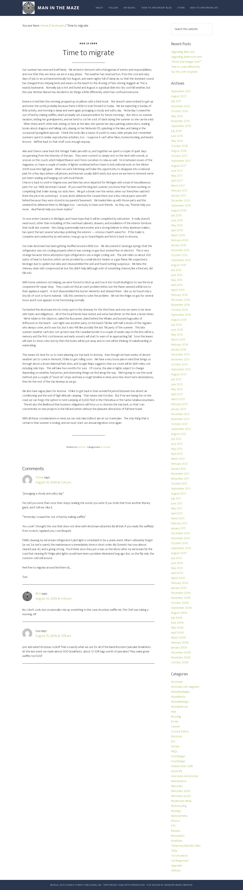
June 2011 (176, 503)
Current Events (180, 731)
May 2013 (176, 389)
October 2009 (179, 602)
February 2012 (179, 463)
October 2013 (179, 364)
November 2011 (180, 478)
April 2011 (176, 513)
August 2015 (178, 265)
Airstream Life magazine (185, 686)
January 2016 (178, 245)
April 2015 (177, 285)
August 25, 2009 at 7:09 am (53, 636)
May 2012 (176, 448)
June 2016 (177, 220)
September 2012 (181, 429)
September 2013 (181, 369)
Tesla (174, 850)
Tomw (39, 477)
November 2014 (180, 304)
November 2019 (180, 121)
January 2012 (178, 468)
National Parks (179, 816)
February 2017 (179, 190)
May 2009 (177, 627)
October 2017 (179, 155)
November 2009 (180, 597)
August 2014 (178, 319)
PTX (173, 825)
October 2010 (179, 543)
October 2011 (179, 483)
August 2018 (178, 150)
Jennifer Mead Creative (178, 885)
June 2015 (176, 275)
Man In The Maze (52, 8)
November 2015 (180, 250)
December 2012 (180, 414)
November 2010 (180, 538)
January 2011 (178, 528)
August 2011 (178, 493)
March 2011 (177, 518)
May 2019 (177, 141)
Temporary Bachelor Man (186, 845)
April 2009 (177, 632)
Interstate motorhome (184, 776)
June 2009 (177, 622)
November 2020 (180, 106)
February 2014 (179, 344)
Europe (175, 746)
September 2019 (181, 126)
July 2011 (176, 498)
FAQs (174, 751)
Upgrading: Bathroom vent (186, 56)
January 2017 (178, 195)
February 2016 (179, 240)
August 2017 (178, 165)
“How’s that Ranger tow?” (186, 61)
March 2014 (178, 339)
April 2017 (177, 180)
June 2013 (176, 384)
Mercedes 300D (180, 791)
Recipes (175, 830)
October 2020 (179, 111)
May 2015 (176, 280)
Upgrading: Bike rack (183, 51)
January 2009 (179, 647)
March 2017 (178, 185)
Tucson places (179, 855)
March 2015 (178, 290)
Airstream (106, 447)
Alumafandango (180, 691)
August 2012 (178, 434)
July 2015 (176, 270)
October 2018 (179, 146)
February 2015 (179, 295)
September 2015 (181, 260)
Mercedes (177, 786)
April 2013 (177, 394)
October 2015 (179, 255)
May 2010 (177, 568)
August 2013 (178, 374)
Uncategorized (179, 860)
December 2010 (180, 533)
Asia (173, 711)
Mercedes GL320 (181, 796)
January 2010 (178, 588)
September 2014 (181, 314)
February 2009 (180, 642)
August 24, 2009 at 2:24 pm (53, 482)
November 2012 (180, 419)
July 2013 (176, 379)
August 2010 (179, 553)
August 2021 (178, 96)
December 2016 (180, 200)
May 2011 (176, 508)
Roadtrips (176, 840)
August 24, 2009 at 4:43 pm (53, 598)
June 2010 (177, 563)
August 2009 (179, 612)
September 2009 (181, 607)
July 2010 (176, 558)
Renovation (177, 835)
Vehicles (176, 870)
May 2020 (177, 116)
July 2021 (176, 101)
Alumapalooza (179, 706)
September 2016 (181, 205)
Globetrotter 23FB (182, 766)
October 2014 (179, 309)
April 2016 (177, 230)
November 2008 (180, 657)
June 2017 (177, 170)
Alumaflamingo (180, 701)
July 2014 (176, 324)
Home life (176, 771)
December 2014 (180, 299)
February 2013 (179, 404)
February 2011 (179, 523)
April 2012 (177, 453)
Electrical (176, 736)
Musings (176, 811)
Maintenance (178, 781)
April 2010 (177, 573)
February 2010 (179, 583)
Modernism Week (181, 801)
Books (175, 721)
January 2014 (178, 349)
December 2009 (181, 593)
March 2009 (178, 637)
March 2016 (178, 235)
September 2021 (181, 91)
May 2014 (177, 334)
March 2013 (178, 399)
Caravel (175, 726)
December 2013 (180, 354)
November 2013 (180, 359)
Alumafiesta (178, 696)
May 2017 (176, 175)
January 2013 (178, 409)
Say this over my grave (184, 71)
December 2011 (180, 473)
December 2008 (181, 652)
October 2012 (179, 424)
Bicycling (176, 716)
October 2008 (179, 662)
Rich (38, 593)
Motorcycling (179, 806)
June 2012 (176, 444)
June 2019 (177, 136)
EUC (173, 741)
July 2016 (176, 215)
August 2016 (178, 210)
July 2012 (176, 439)
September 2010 (181, 548)
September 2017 (181, 160)
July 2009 (176, 617)
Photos (175, 820)
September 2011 (180, 488)
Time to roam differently (185, 66)
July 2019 (176, 131)
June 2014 (177, 329)
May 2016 (177, 225)
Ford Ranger (178, 756)
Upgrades (176, 865)
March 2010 (178, 578)
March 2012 (178, 458)
